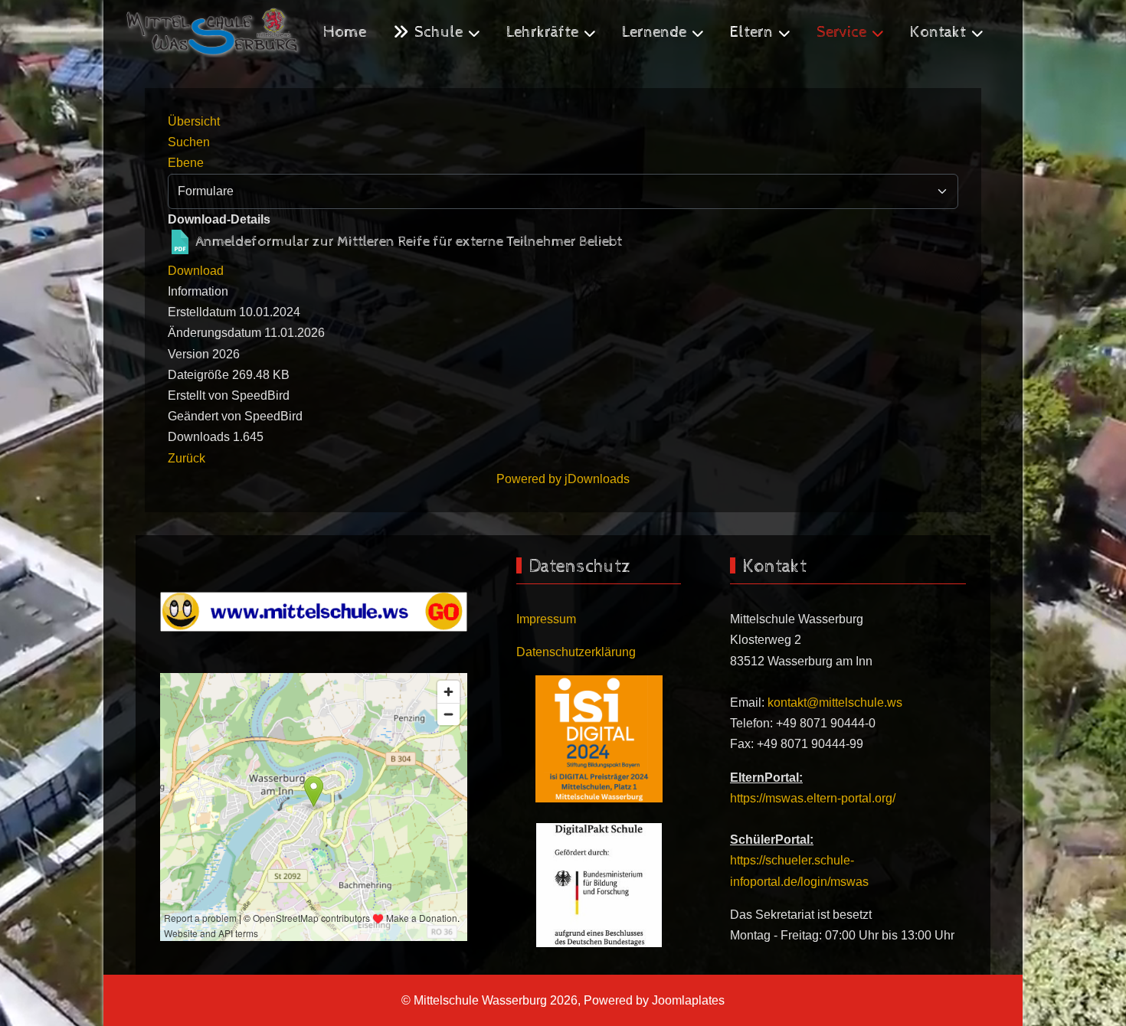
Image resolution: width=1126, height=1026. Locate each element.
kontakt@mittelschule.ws (835, 702)
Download (196, 270)
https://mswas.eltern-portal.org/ (812, 798)
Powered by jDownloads (563, 478)
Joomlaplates (688, 1000)
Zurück (186, 458)
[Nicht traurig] (313, 610)
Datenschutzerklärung (576, 651)
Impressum (546, 619)
